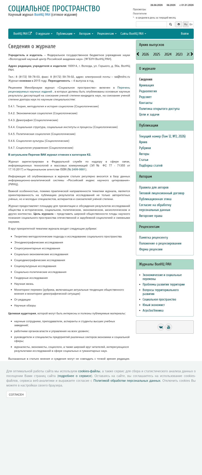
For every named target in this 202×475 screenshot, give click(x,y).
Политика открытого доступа (159, 109)
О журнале (43, 33)
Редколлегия (148, 91)
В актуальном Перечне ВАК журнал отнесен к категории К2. (49, 154)
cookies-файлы (89, 371)
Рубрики (145, 148)
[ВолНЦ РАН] (160, 327)
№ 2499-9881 (76, 169)
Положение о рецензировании (160, 243)
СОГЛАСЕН (16, 394)
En (191, 24)
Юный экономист (154, 305)
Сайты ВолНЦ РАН (132, 33)
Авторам (85, 33)
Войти (185, 33)
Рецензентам (106, 33)
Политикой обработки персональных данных (127, 380)
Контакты (145, 103)
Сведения (145, 79)
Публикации (64, 33)
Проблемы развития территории (164, 284)
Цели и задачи (149, 114)
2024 (168, 54)
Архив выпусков (151, 44)
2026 (145, 54)
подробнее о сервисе (74, 376)
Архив (143, 142)
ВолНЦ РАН (42, 14)
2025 (156, 54)
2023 (179, 54)
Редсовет (145, 97)
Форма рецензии (151, 249)
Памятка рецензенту (153, 237)
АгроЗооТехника (153, 310)
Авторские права (150, 216)
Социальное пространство (54, 8)
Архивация (146, 85)
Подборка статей (151, 165)
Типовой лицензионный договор (161, 193)
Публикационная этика (155, 199)
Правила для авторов (153, 187)
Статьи (143, 160)
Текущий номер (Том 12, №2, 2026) (162, 136)
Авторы (144, 154)
